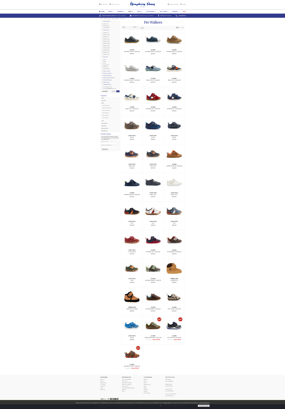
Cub (132, 280)
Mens (103, 98)
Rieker (145, 387)
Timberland (106, 27)
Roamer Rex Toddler (174, 251)
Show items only (107, 86)
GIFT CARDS (163, 11)
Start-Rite (106, 25)
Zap (132, 223)
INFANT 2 (106, 38)
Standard (106, 65)
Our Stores (102, 384)
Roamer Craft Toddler (132, 51)
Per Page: (135, 26)
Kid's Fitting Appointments (128, 387)
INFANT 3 (106, 41)
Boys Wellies (105, 117)
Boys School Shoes (106, 107)
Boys (103, 103)
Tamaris (145, 391)
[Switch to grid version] (177, 27)
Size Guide (124, 381)
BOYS (130, 11)
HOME (103, 11)
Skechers (146, 389)
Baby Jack (153, 194)
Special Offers (105, 128)
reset (114, 91)
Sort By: (123, 26)
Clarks (105, 23)
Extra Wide (106, 68)
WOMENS (120, 11)
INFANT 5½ (106, 50)
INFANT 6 (106, 52)
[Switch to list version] (181, 27)
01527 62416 (169, 386)
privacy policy (167, 402)
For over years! (114, 15)
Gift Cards (104, 125)
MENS (110, 11)
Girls (103, 120)
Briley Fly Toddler (174, 80)
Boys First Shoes (106, 110)
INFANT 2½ (106, 39)
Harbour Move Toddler (174, 166)
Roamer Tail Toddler (153, 251)
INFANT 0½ (106, 34)
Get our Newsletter (126, 379)
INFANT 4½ (106, 47)
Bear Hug (132, 166)
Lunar (145, 386)
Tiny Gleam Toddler (174, 309)
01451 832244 (169, 395)
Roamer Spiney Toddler (153, 280)
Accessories (104, 123)
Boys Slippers (105, 115)
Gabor (145, 382)
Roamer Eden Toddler (153, 309)
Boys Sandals (105, 112)
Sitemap (124, 389)
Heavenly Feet (147, 384)
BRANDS (174, 11)
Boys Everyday (105, 105)
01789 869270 (169, 381)
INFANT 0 (106, 32)
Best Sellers (104, 130)
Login (101, 387)
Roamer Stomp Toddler (132, 366)
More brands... (147, 393)
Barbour (145, 379)
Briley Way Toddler (153, 80)
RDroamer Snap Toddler (153, 337)
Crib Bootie (174, 280)
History (102, 381)
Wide (105, 66)
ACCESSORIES (150, 11)
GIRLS (139, 11)
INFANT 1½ (106, 36)
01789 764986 (169, 391)
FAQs (123, 391)
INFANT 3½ (106, 43)
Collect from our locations (143, 15)
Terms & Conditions (126, 384)
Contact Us (102, 386)
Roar (132, 137)
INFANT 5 (106, 49)
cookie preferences (204, 402)
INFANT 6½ (106, 54)
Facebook (166, 15)
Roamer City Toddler (153, 108)
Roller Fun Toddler (174, 337)
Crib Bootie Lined (132, 309)
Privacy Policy (125, 386)
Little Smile (132, 251)
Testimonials (103, 382)
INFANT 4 (106, 45)
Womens (104, 100)
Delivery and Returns (127, 382)
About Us (102, 379)
